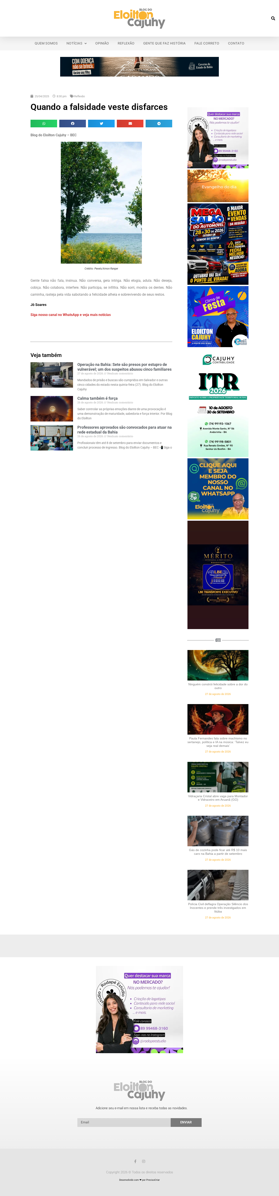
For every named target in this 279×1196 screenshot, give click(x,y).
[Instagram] (143, 1161)
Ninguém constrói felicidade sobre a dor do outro (218, 686)
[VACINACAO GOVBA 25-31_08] (139, 75)
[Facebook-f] (135, 1161)
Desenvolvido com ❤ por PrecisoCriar (139, 1180)
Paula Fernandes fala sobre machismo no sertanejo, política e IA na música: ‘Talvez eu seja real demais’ (217, 742)
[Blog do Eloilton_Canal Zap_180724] (217, 518)
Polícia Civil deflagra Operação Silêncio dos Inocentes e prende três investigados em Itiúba (218, 907)
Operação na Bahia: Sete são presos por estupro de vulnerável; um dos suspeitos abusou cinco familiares (124, 367)
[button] (273, 18)
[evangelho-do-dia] (217, 201)
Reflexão (79, 96)
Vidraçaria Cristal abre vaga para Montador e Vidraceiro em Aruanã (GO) (218, 798)
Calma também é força (97, 398)
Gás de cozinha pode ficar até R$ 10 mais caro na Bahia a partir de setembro (218, 851)
